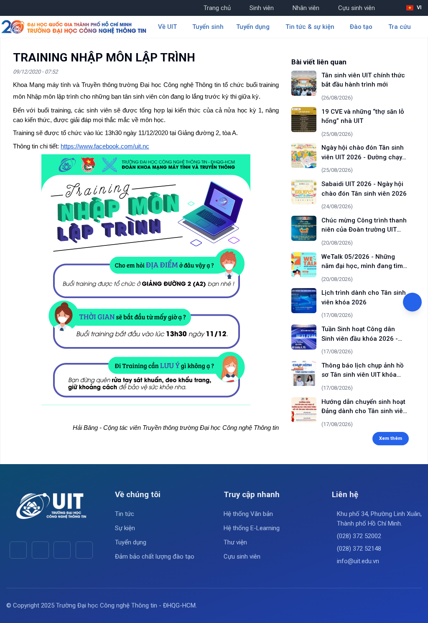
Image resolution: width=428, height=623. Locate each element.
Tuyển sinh (208, 27)
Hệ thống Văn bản (248, 514)
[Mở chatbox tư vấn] (412, 302)
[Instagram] (62, 550)
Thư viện (235, 542)
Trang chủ (217, 8)
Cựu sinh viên (356, 8)
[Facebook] (18, 550)
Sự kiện (125, 528)
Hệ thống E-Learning (252, 528)
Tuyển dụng (130, 542)
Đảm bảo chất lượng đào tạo (154, 556)
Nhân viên (306, 8)
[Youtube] (40, 550)
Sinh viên (262, 8)
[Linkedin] (84, 550)
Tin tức (124, 514)
